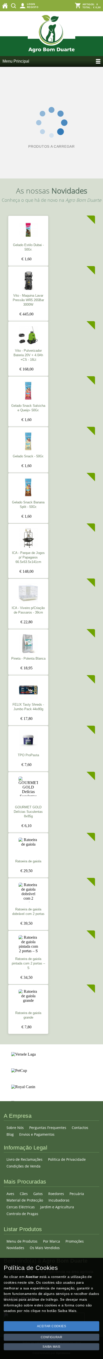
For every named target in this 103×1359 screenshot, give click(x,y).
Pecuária (77, 1193)
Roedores (56, 1193)
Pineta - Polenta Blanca (28, 658)
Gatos (38, 1193)
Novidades (15, 1247)
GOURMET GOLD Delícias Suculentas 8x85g (28, 812)
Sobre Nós (15, 1127)
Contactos (80, 1127)
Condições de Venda (23, 1166)
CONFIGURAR (51, 1337)
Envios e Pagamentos (36, 1134)
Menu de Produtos (22, 1241)
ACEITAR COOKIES (51, 1326)
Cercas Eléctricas (20, 1207)
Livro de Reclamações (24, 1159)
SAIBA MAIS (51, 1346)
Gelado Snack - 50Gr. (28, 456)
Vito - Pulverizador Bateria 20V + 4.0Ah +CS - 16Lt (28, 355)
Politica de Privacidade (67, 1159)
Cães (24, 1193)
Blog (10, 1134)
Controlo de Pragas (22, 1213)
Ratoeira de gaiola (28, 861)
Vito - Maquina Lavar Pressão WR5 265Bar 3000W (28, 300)
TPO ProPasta (28, 755)
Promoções (75, 1241)
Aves (10, 1193)
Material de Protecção (24, 1200)
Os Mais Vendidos (45, 1247)
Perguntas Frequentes (47, 1127)
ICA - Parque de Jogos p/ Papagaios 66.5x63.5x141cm (28, 557)
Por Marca (51, 1241)
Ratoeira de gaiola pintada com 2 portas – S (28, 963)
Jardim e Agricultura (57, 1207)
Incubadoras (59, 1200)
